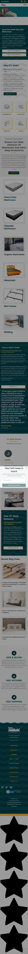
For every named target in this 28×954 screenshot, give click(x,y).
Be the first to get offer (14, 485)
